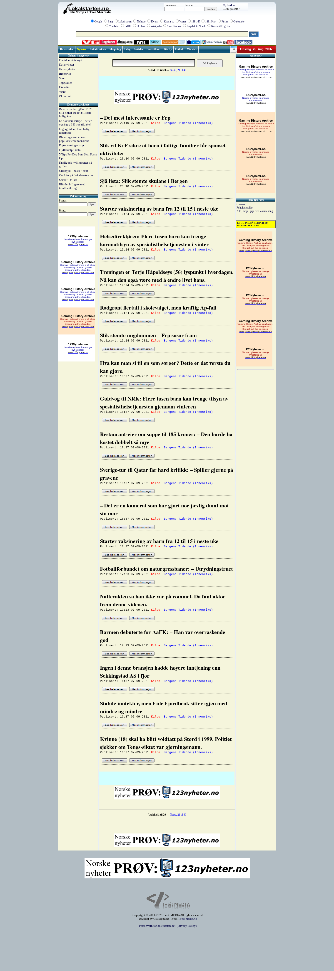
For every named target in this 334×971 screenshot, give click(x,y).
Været (182, 21)
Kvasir (154, 21)
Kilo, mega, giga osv (248, 211)
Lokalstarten (125, 21)
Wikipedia (156, 26)
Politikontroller (245, 207)
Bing (110, 21)
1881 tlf (195, 21)
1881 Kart (210, 21)
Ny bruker (229, 5)
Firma (225, 21)
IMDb (128, 26)
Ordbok (141, 26)
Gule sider (238, 21)
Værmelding (266, 211)
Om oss (241, 204)
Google (98, 21)
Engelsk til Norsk (196, 26)
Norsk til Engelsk (220, 26)
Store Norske (174, 26)
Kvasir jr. (169, 21)
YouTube (114, 26)
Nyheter (141, 21)
